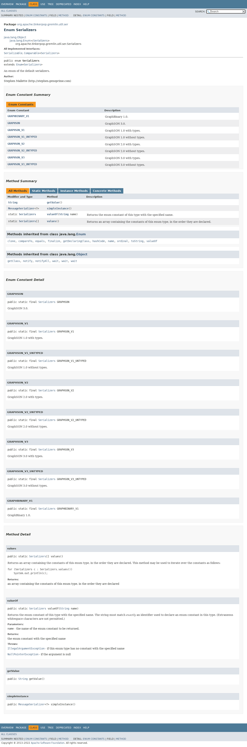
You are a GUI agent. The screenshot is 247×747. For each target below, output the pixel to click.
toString (137, 241)
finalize (54, 241)
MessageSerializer (21, 208)
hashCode (98, 241)
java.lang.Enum (20, 40)
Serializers (40, 40)
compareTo (25, 241)
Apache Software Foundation (47, 743)
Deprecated (63, 4)
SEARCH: (200, 11)
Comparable (31, 53)
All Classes (9, 10)
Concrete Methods (107, 190)
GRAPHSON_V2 (16, 143)
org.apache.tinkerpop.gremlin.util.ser (42, 24)
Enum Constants (36, 15)
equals (40, 241)
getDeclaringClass (76, 241)
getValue (53, 202)
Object (81, 254)
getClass (14, 261)
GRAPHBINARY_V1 (18, 116)
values (51, 221)
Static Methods (43, 190)
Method (63, 15)
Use (43, 4)
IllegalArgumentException (26, 648)
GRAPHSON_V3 (16, 157)
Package (21, 4)
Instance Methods (74, 190)
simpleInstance (58, 208)
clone (11, 241)
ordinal (122, 241)
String (12, 202)
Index (77, 4)
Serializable (13, 53)
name (111, 241)
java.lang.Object (15, 37)
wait (55, 261)
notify (27, 261)
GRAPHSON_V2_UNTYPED (22, 150)
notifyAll (42, 261)
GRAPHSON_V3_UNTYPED (22, 164)
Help (86, 4)
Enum (19, 64)
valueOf (52, 214)
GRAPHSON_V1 (16, 130)
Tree (51, 4)
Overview (7, 4)
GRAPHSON (14, 123)
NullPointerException (23, 654)
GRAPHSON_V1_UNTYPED (22, 136)
